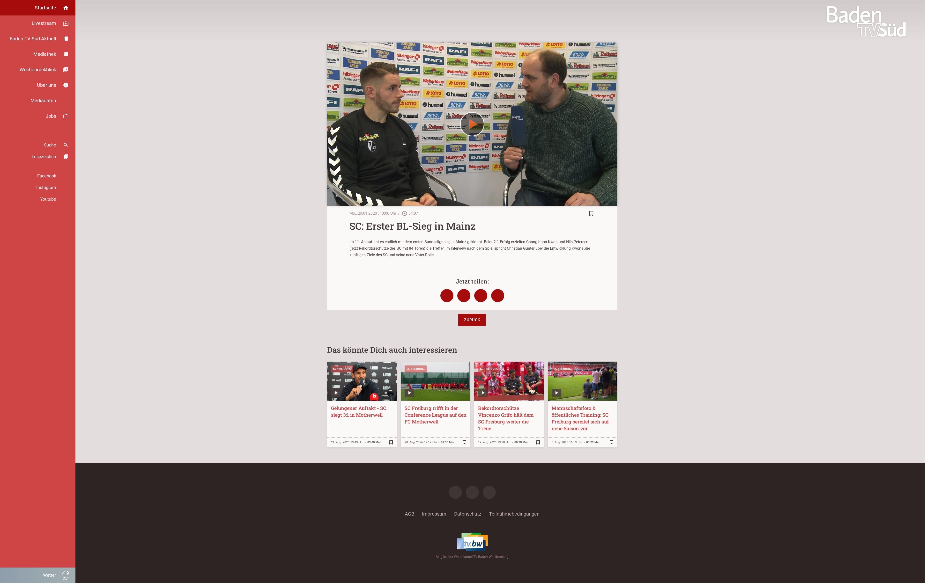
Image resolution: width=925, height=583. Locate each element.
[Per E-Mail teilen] (497, 295)
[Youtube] (489, 492)
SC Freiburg (342, 369)
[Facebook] (455, 492)
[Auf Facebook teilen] (446, 295)
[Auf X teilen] (463, 295)
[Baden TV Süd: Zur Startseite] (866, 21)
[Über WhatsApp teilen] (480, 295)
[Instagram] (472, 492)
